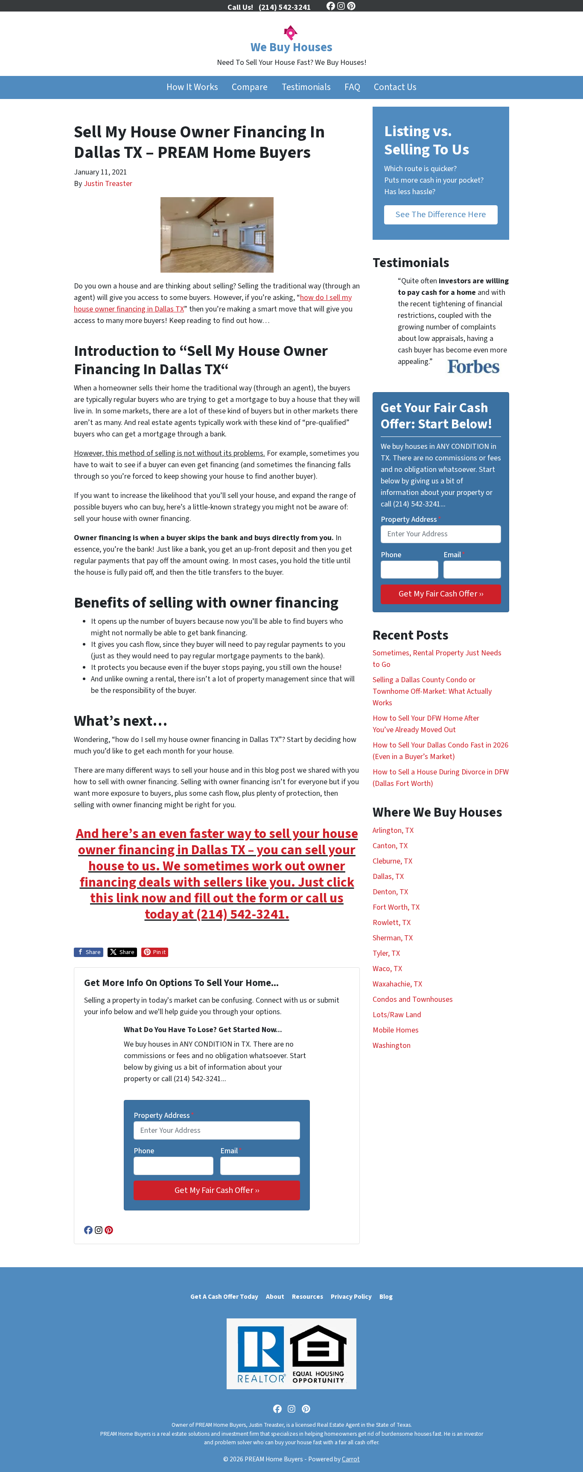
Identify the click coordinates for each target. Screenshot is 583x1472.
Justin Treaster (108, 183)
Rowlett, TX (392, 922)
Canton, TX (390, 846)
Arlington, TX (393, 830)
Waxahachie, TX (397, 984)
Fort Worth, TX (396, 907)
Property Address (164, 1115)
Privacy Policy (351, 1296)
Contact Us (395, 87)
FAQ (352, 87)
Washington (392, 1045)
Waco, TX (387, 968)
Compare (250, 87)
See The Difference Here (441, 214)
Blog (386, 1296)
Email (231, 1151)
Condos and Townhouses (413, 999)
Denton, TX (390, 892)
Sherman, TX (393, 938)
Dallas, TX (388, 876)
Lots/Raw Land (397, 1014)
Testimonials (306, 87)
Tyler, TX (386, 953)
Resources (307, 1296)
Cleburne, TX (392, 861)
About (275, 1296)
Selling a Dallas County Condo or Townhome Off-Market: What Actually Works (432, 691)
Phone (144, 1151)
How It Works (192, 87)
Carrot (351, 1459)
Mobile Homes (396, 1030)
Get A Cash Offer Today (224, 1296)
